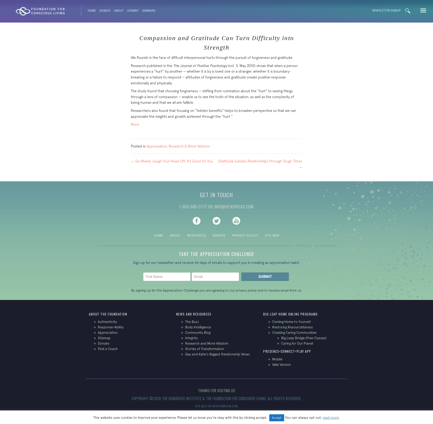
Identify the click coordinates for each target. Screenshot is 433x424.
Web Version (281, 364)
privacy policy (246, 290)
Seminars (148, 10)
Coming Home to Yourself (291, 322)
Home (92, 10)
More (135, 124)
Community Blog (197, 332)
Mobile (277, 359)
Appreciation (157, 146)
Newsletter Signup (386, 10)
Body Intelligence (198, 327)
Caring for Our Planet (297, 343)
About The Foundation (108, 313)
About (119, 10)
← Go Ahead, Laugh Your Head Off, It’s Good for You (172, 161)
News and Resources (194, 313)
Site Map (272, 235)
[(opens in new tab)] (196, 220)
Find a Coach (108, 349)
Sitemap (132, 10)
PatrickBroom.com (225, 406)
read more (331, 417)
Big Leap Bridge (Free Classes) (303, 338)
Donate (105, 10)
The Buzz (192, 322)
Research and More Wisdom (206, 343)
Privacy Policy (245, 235)
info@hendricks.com (233, 207)
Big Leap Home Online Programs (290, 313)
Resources (196, 235)
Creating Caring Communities (294, 332)
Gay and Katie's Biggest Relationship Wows (217, 354)
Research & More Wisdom (189, 146)
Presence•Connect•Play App (287, 351)
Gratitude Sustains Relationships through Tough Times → (260, 164)
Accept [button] (276, 417)
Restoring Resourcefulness (292, 327)
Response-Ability (111, 327)
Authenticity (107, 322)
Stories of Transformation (204, 349)
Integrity (191, 338)
